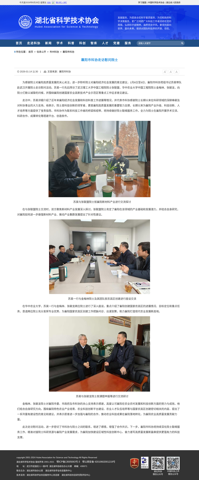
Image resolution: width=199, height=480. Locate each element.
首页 (19, 43)
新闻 (48, 43)
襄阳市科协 (68, 52)
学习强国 (142, 2)
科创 (82, 43)
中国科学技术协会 (156, 2)
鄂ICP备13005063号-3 (68, 462)
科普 (71, 43)
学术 (60, 43)
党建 (116, 43)
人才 (105, 43)
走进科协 (33, 43)
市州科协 (54, 52)
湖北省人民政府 (173, 2)
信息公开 (41, 52)
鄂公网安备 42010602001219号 (98, 462)
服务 (128, 43)
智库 (94, 43)
